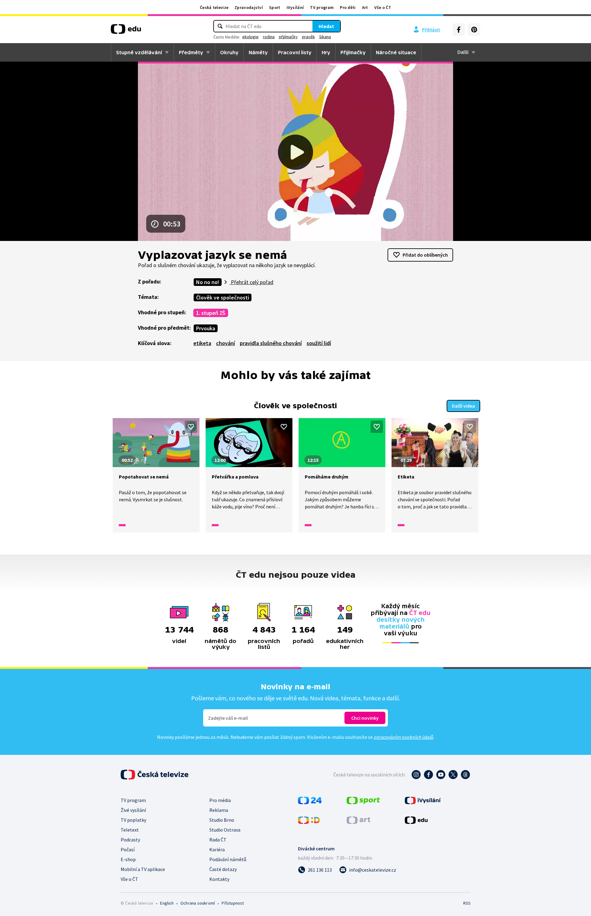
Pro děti (348, 7)
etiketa (202, 343)
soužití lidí (319, 343)
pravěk (308, 36)
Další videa (463, 406)
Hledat (326, 26)
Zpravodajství (249, 7)
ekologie (250, 36)
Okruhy (229, 52)
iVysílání (295, 7)
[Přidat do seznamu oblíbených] (191, 427)
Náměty (258, 52)
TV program (322, 7)
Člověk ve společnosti (222, 297)
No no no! (207, 282)
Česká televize (214, 7)
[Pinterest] (474, 29)
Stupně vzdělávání (139, 52)
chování (225, 343)
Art (365, 7)
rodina (269, 36)
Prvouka (205, 328)
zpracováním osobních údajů (403, 737)
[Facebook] (458, 29)
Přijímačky (353, 52)
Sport (274, 7)
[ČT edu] (126, 31)
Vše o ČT (382, 7)
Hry (326, 52)
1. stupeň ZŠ (210, 312)
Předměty (191, 52)
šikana (325, 36)
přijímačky (288, 36)
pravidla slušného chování (271, 343)
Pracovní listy (295, 52)
